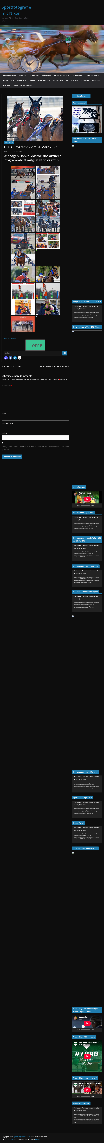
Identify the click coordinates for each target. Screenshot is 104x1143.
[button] (6, 358)
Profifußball (8, 81)
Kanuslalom (22, 81)
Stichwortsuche (9, 76)
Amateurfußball (92, 76)
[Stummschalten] (96, 505)
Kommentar (7, 386)
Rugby (32, 81)
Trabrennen (34, 76)
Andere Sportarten (60, 81)
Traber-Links (77, 76)
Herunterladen (12, 338)
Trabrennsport (8, 142)
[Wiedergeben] (75, 505)
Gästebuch (96, 81)
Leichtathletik (44, 81)
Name (5, 413)
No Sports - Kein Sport (80, 81)
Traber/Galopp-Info (61, 76)
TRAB (5, 338)
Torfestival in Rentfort (12, 366)
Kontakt (6, 85)
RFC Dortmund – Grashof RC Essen (53, 366)
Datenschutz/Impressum (22, 85)
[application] (87, 313)
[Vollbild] (100, 505)
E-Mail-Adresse (8, 423)
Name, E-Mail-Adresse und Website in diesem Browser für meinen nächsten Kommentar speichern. (35, 448)
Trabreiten (46, 76)
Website (5, 433)
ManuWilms (19, 151)
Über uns (22, 76)
